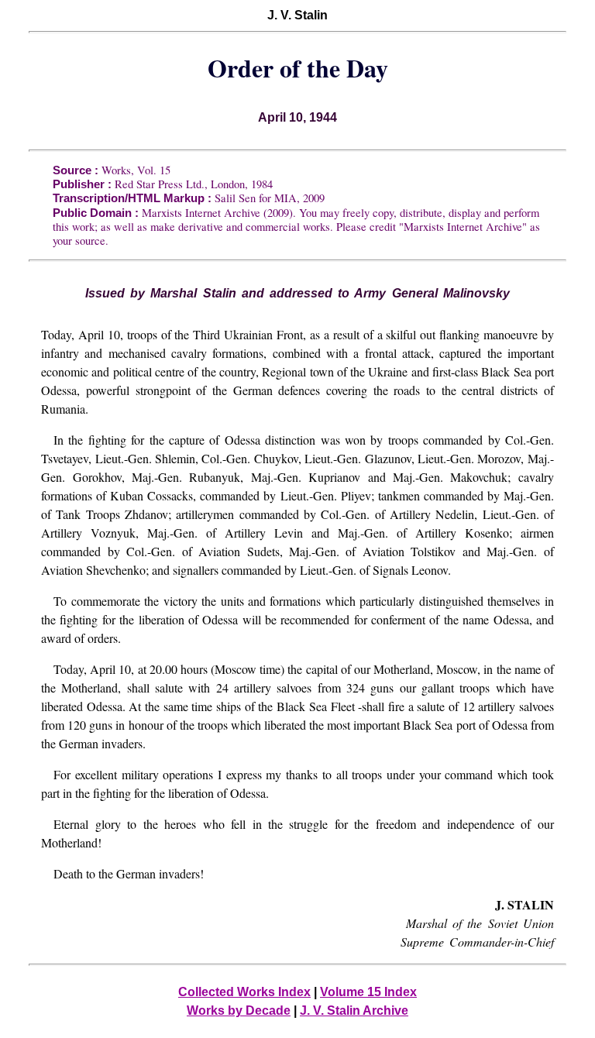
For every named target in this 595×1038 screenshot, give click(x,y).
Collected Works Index (244, 991)
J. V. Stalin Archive (354, 1010)
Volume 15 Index (368, 991)
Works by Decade (239, 1010)
